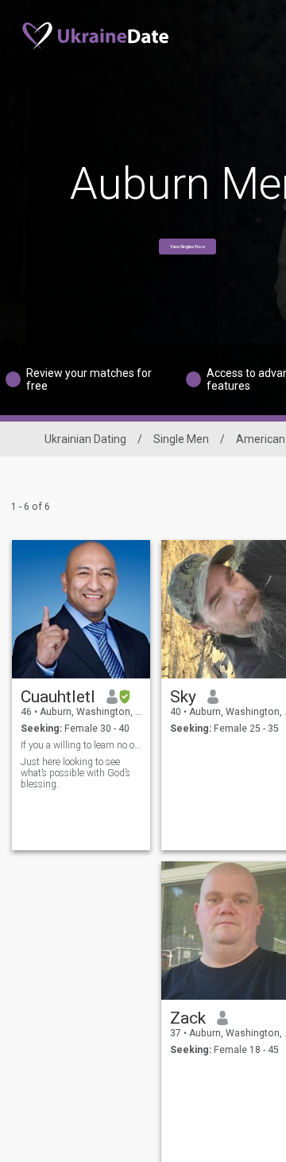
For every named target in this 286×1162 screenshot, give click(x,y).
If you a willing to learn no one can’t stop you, (81, 745)
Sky (183, 696)
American (260, 439)
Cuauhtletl (58, 696)
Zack (188, 1018)
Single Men (181, 439)
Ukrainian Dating (85, 439)
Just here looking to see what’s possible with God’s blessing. (75, 773)
